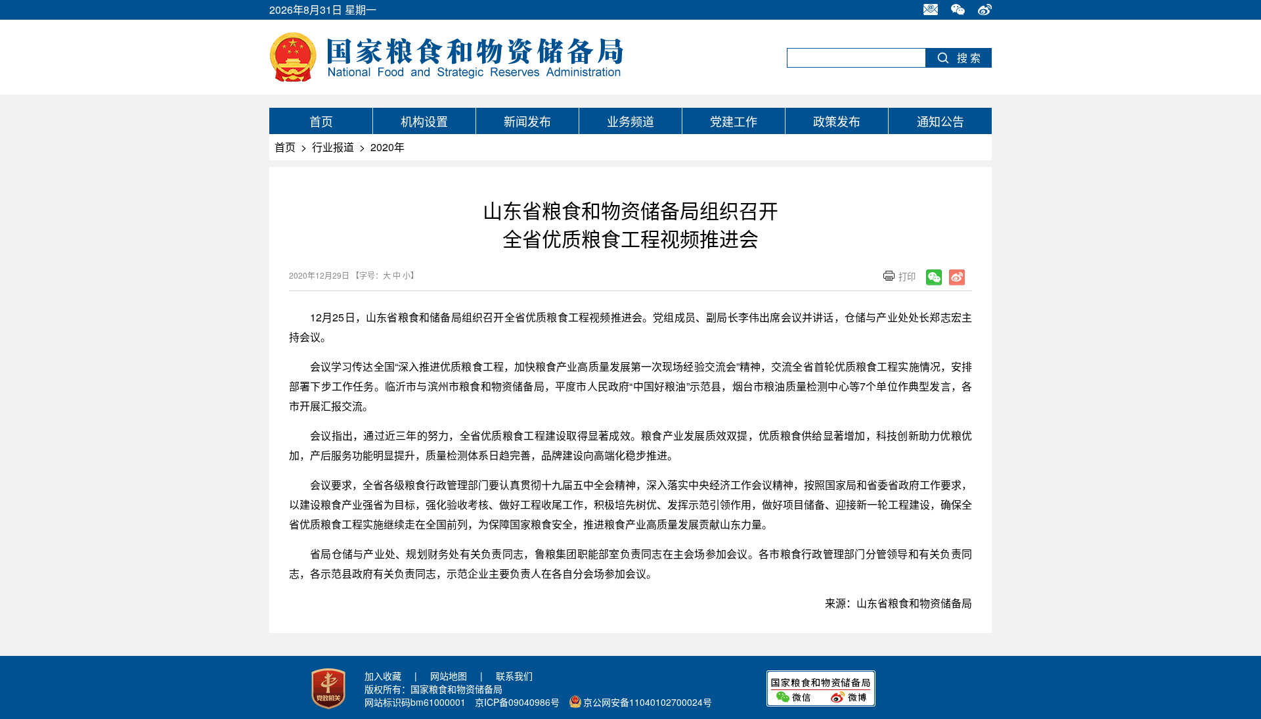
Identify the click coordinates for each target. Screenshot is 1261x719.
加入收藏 (383, 675)
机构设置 (424, 120)
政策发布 (836, 120)
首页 (321, 120)
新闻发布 (527, 120)
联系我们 (514, 675)
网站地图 (448, 675)
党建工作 (733, 120)
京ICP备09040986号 (517, 701)
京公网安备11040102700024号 (647, 701)
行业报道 (333, 146)
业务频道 (630, 120)
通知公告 (940, 120)
